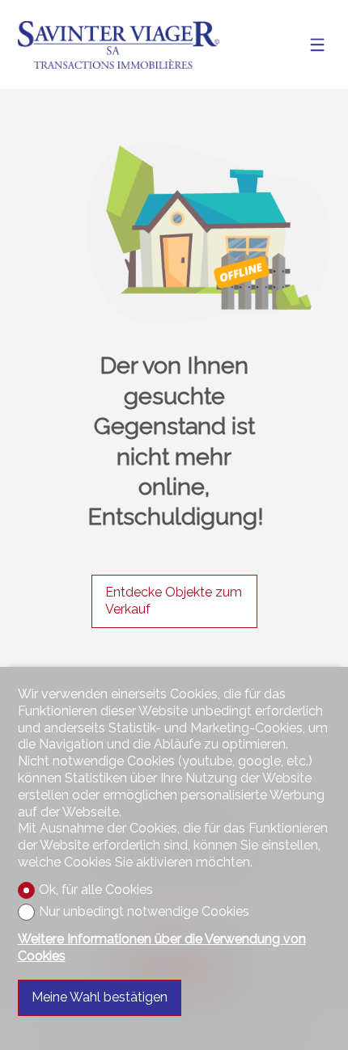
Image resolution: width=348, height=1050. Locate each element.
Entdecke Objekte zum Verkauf (173, 600)
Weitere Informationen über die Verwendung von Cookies (162, 947)
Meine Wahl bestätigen (100, 997)
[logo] (119, 45)
